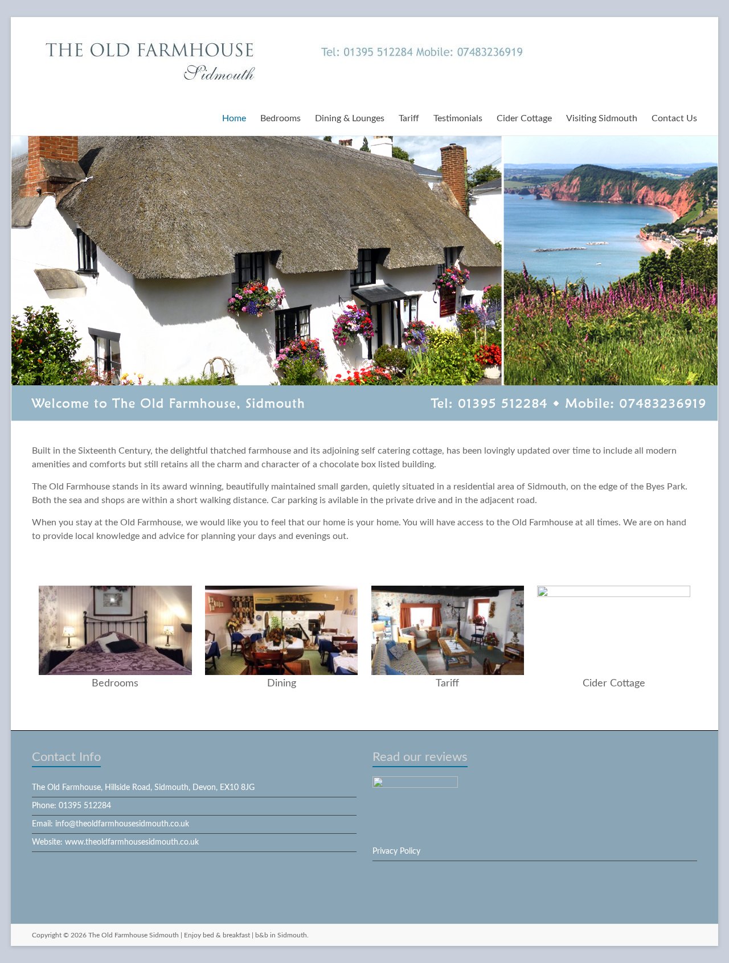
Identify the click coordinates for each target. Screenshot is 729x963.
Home (234, 118)
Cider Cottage (524, 118)
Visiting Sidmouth (601, 118)
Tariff (409, 118)
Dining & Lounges (349, 118)
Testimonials (457, 118)
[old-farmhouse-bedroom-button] (115, 591)
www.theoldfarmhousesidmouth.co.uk (132, 842)
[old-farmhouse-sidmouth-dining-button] (281, 591)
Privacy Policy (396, 851)
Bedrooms (280, 118)
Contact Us (674, 118)
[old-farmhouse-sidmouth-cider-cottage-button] (613, 591)
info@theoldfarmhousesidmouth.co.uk (122, 824)
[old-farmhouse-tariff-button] (447, 591)
